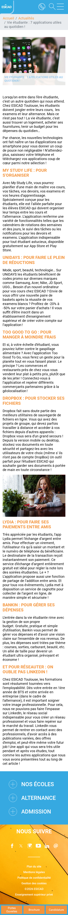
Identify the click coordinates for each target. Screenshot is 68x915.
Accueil (8, 18)
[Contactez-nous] (55, 846)
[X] (21, 846)
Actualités (26, 18)
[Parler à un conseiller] (41, 7)
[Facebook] (12, 846)
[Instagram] (29, 846)
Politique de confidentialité (34, 877)
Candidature (56, 909)
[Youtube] (38, 846)
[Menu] (60, 7)
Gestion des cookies (34, 883)
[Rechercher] (51, 7)
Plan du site (34, 866)
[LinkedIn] (47, 846)
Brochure (34, 909)
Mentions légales (34, 872)
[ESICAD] (7, 7)
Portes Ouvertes (11, 909)
